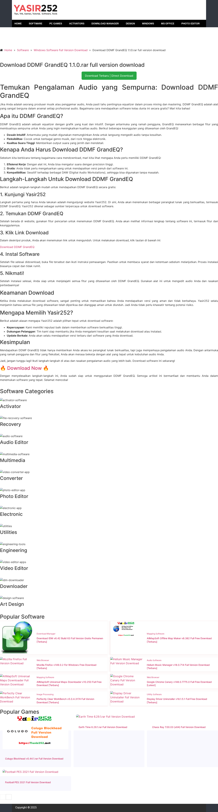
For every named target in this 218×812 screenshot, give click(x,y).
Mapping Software (155, 633)
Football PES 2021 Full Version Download (28, 782)
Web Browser (43, 660)
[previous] (3, 797)
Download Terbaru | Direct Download (109, 75)
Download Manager (46, 633)
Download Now (24, 368)
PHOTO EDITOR (190, 23)
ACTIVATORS (76, 23)
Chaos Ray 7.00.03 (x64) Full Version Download (179, 727)
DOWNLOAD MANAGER (105, 23)
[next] (9, 797)
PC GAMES (55, 23)
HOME (18, 23)
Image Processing (45, 694)
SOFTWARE (35, 23)
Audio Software (154, 660)
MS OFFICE (167, 23)
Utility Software (154, 694)
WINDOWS (148, 23)
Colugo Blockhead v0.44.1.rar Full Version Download (34, 758)
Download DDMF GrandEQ (17, 247)
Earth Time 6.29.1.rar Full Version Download (103, 727)
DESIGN (130, 23)
